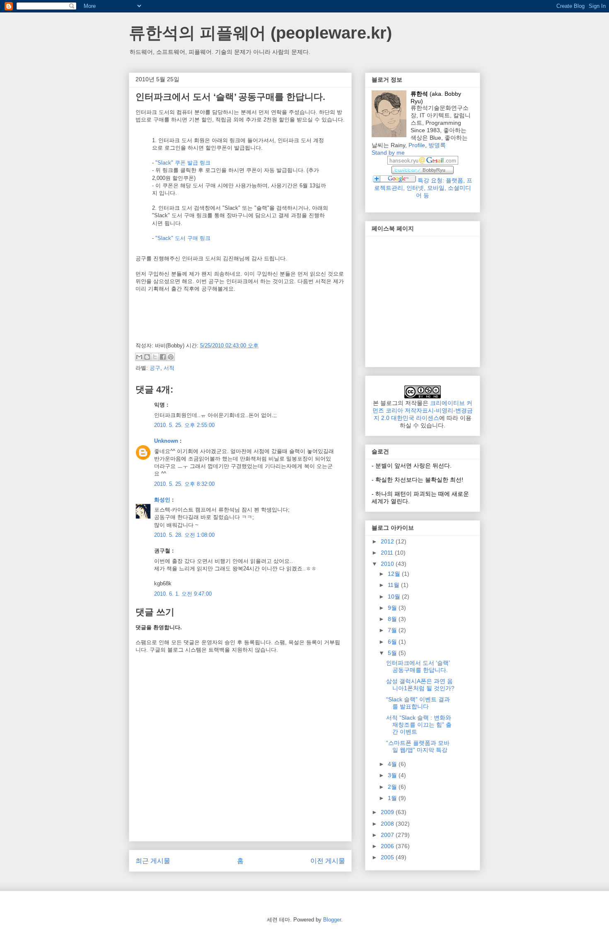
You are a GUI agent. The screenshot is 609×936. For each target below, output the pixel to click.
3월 (393, 775)
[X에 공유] (155, 357)
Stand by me (388, 152)
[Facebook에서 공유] (163, 357)
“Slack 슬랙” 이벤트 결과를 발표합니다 (418, 703)
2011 (388, 552)
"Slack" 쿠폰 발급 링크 (182, 163)
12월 (395, 573)
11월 (394, 585)
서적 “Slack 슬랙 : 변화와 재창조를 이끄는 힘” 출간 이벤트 (419, 724)
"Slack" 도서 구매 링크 (182, 238)
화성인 (162, 500)
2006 (388, 846)
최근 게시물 (152, 860)
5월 (393, 653)
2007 (388, 835)
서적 (169, 368)
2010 (388, 563)
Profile (416, 145)
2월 (393, 786)
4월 (393, 764)
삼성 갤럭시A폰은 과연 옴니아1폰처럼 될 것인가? (420, 684)
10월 (395, 596)
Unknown (166, 441)
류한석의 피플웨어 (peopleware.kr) (260, 33)
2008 (388, 823)
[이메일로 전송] (139, 357)
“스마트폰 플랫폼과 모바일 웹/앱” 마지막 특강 (418, 746)
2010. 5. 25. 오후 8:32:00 (184, 484)
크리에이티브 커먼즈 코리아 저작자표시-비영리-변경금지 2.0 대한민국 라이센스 (422, 410)
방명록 (437, 145)
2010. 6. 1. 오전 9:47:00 (183, 594)
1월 (393, 798)
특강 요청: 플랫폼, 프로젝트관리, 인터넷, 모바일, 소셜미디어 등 (423, 188)
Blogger (332, 920)
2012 (388, 541)
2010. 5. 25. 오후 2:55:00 (184, 425)
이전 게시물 (327, 860)
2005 (388, 857)
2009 (388, 812)
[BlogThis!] (147, 357)
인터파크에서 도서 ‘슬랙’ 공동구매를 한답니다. (418, 666)
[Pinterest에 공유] (171, 357)
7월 (393, 630)
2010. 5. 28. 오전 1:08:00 (184, 535)
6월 (393, 641)
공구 (155, 368)
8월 (393, 619)
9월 (393, 607)
